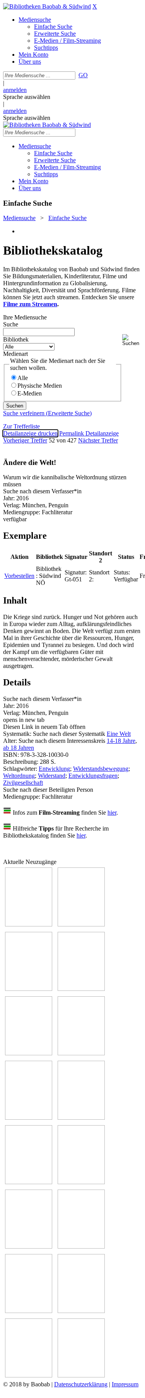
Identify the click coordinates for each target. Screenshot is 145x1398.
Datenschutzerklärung (80, 1384)
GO (83, 75)
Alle (22, 378)
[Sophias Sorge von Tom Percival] (28, 1053)
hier (111, 812)
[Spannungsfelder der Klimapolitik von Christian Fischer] (81, 924)
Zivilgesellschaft (23, 782)
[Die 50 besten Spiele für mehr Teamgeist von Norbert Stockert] (81, 1182)
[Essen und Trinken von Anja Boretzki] (28, 1311)
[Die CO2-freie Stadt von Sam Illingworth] (28, 988)
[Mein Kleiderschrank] (28, 1375)
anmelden (15, 90)
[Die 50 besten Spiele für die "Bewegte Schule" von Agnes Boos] (81, 1246)
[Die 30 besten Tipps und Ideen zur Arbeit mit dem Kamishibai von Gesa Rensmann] (28, 924)
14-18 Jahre (121, 740)
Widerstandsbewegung (100, 768)
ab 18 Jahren (18, 747)
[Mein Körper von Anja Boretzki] (81, 1311)
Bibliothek (16, 339)
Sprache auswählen (26, 97)
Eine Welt (119, 733)
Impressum (125, 1384)
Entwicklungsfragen (93, 775)
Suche (10, 324)
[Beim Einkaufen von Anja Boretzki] (81, 1375)
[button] (132, 340)
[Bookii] (28, 1117)
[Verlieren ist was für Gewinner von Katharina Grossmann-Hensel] (81, 1053)
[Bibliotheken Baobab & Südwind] (47, 6)
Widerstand (51, 775)
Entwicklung (54, 768)
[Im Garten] (28, 1182)
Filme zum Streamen (30, 304)
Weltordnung (19, 775)
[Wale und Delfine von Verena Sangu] (81, 988)
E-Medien (29, 393)
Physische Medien (39, 385)
